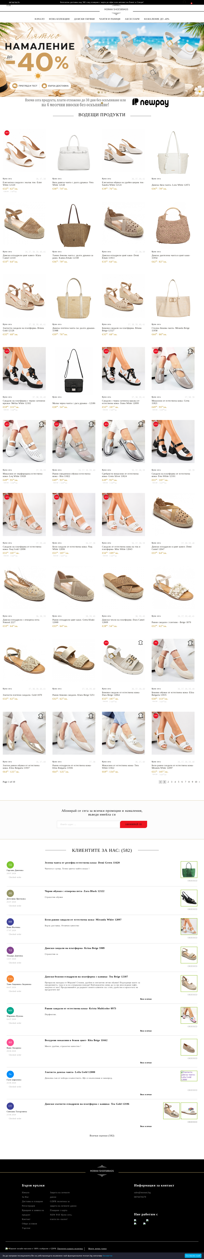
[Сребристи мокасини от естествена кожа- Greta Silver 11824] (123, 444)
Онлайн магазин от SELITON (171, 1248)
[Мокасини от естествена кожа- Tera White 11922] (123, 736)
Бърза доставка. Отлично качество (62, 925)
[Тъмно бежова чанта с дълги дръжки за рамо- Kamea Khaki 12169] (73, 225)
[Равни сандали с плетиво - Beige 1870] (173, 590)
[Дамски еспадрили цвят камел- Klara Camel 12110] (24, 225)
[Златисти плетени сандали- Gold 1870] (24, 663)
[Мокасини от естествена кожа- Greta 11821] (173, 371)
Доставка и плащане (32, 1201)
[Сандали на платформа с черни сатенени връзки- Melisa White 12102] (24, 371)
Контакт (26, 1219)
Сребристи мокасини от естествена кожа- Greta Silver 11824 (120, 475)
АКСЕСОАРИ (132, 19)
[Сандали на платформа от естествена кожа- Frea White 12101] (173, 444)
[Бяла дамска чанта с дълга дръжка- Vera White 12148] (73, 153)
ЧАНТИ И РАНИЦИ (109, 19)
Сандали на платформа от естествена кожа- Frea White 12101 (171, 475)
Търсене (26, 1228)
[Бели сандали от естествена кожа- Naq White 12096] (73, 517)
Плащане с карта (58, 1210)
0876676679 (14, 3)
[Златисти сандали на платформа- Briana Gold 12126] (24, 298)
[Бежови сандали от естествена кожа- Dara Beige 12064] (123, 663)
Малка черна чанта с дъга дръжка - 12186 (73, 403)
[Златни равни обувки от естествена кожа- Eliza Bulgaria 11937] (24, 736)
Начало (25, 1192)
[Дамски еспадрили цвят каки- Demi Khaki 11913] (123, 225)
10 (196, 782)
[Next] (199, 59)
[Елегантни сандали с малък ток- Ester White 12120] (24, 153)
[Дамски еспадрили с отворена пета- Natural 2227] (24, 590)
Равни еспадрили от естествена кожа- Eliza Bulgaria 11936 (71, 766)
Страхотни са (51, 954)
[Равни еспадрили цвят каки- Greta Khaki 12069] (73, 590)
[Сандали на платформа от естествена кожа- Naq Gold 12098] (24, 517)
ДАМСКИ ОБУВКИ (84, 19)
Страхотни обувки (54, 897)
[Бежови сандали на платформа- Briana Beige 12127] (123, 298)
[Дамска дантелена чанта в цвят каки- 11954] (173, 225)
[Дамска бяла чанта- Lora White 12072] (173, 153)
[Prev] (4, 59)
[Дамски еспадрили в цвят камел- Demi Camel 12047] (173, 517)
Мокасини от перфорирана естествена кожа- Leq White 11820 (22, 475)
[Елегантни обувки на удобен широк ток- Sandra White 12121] (123, 153)
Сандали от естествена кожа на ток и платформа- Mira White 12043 (121, 547)
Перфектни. (50, 1014)
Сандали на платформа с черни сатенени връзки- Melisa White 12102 (24, 402)
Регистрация (28, 1206)
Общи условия (29, 1223)
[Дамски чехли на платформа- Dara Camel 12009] (123, 590)
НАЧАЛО (40, 19)
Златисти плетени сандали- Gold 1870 (22, 695)
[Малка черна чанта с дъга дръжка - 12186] (73, 371)
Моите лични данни (97, 1249)
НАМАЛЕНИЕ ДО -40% (156, 19)
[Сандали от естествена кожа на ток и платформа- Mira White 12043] (123, 517)
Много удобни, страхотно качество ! (63, 1046)
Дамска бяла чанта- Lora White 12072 (171, 185)
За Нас (25, 1197)
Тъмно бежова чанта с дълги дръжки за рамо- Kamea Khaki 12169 (72, 256)
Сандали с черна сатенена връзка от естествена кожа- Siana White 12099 (120, 402)
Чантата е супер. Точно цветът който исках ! (67, 868)
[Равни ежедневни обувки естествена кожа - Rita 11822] (73, 444)
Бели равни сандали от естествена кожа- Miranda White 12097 (173, 766)
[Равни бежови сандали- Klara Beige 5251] (73, 663)
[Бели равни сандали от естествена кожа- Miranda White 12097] (173, 736)
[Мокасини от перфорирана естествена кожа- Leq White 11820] (24, 444)
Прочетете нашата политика (70, 1249)
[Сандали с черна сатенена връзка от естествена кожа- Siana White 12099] (123, 371)
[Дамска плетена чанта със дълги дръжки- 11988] (73, 298)
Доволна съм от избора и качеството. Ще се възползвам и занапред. (79, 1078)
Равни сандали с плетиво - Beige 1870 (171, 622)
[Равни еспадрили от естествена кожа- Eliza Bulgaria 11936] (73, 736)
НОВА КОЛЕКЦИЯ (59, 19)
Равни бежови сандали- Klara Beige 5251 (73, 695)
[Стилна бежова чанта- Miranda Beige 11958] (173, 298)
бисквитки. (108, 1256)
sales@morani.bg (142, 1192)
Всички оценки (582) (102, 1135)
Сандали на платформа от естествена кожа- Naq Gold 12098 (22, 547)
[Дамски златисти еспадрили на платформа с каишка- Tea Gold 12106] (171, 1113)
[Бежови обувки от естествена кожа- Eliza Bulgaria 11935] (173, 663)
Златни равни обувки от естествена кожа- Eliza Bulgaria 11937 (21, 766)
